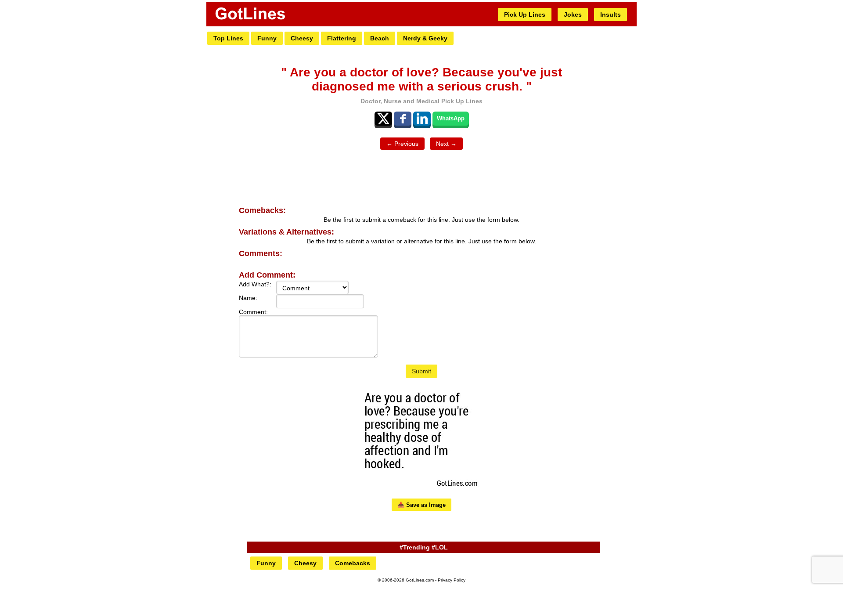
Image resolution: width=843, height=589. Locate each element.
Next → (446, 143)
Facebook (402, 119)
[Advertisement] (421, 178)
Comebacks (352, 563)
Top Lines (228, 38)
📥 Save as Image (421, 505)
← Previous (402, 143)
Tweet (383, 119)
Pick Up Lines (524, 14)
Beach (379, 38)
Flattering (341, 38)
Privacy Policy (451, 580)
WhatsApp (451, 118)
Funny (267, 38)
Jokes (573, 14)
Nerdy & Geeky (425, 38)
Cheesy (302, 38)
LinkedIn (422, 119)
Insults (610, 14)
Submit (421, 371)
